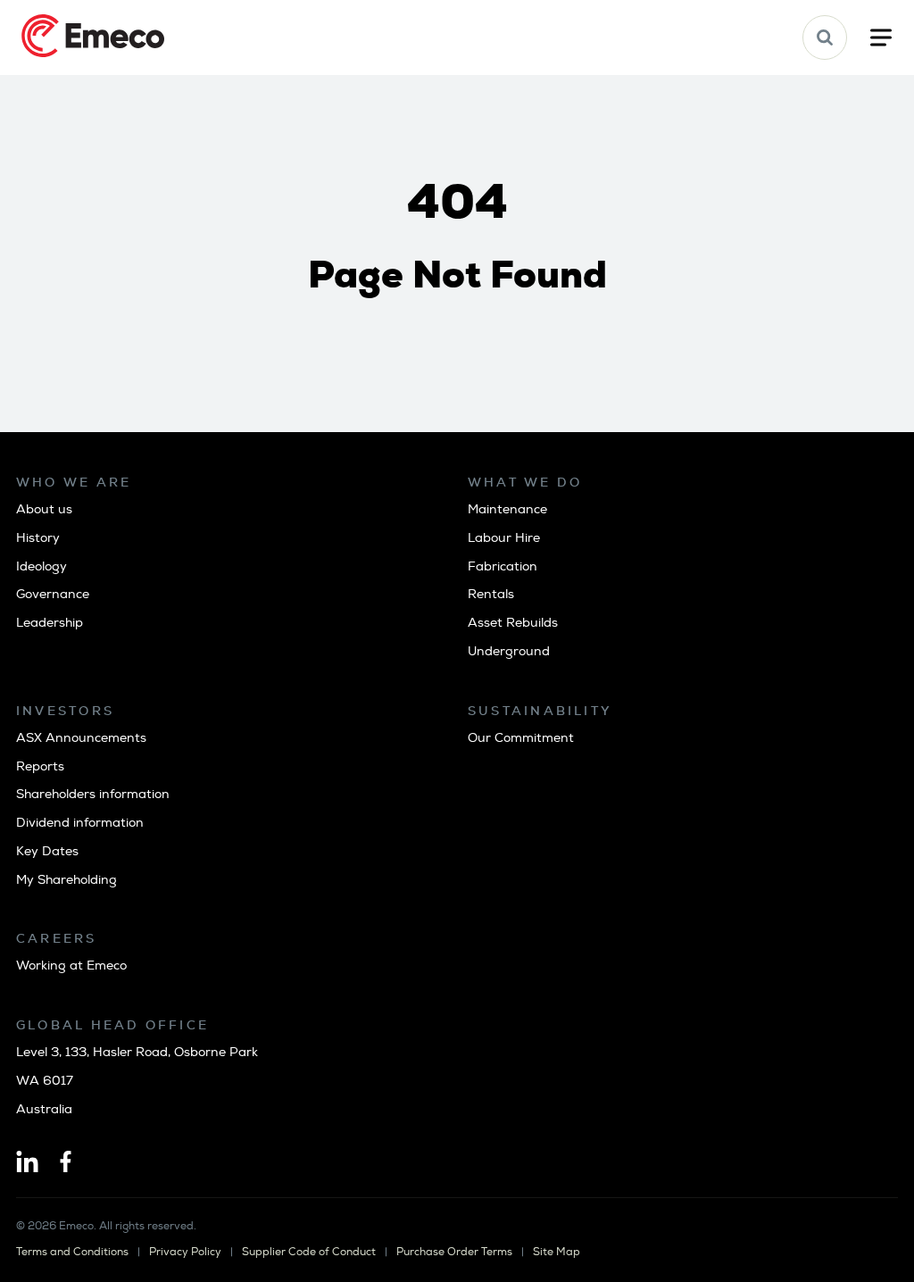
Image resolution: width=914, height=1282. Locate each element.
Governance (52, 594)
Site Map (556, 1252)
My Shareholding (66, 879)
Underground (509, 651)
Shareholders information (93, 794)
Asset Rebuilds (513, 622)
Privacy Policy (185, 1252)
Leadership (49, 622)
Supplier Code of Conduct (309, 1252)
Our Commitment (521, 737)
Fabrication (502, 566)
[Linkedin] (27, 1163)
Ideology (41, 566)
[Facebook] (65, 1163)
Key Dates (47, 851)
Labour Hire (504, 537)
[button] (824, 37)
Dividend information (80, 822)
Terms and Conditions (72, 1252)
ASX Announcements (81, 737)
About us (44, 509)
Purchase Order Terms (454, 1252)
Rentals (491, 594)
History (38, 537)
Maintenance (507, 509)
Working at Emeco (71, 965)
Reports (40, 766)
